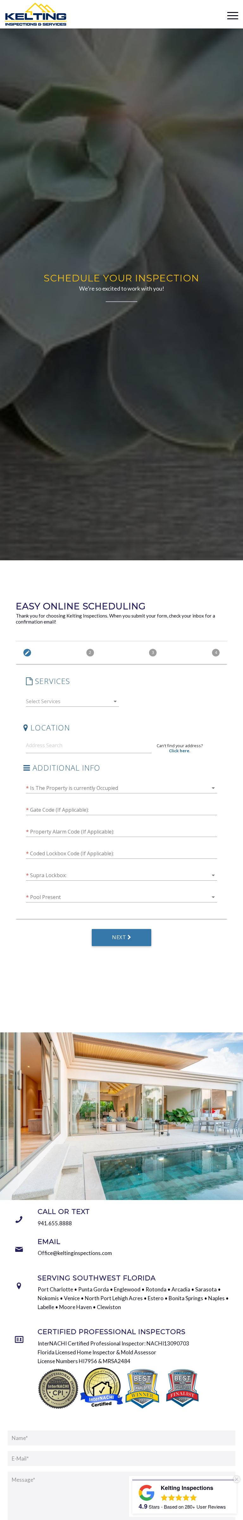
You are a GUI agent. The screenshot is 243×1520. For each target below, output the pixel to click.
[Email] (19, 1249)
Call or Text (64, 1211)
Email (49, 1241)
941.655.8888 (55, 1223)
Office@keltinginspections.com (75, 1253)
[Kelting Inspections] (36, 14)
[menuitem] (229, 14)
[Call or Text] (19, 1219)
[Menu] (229, 14)
